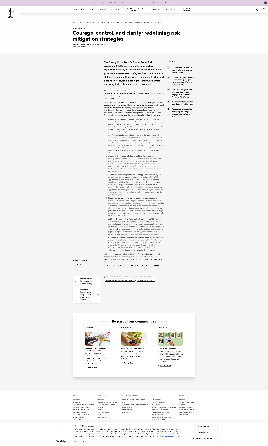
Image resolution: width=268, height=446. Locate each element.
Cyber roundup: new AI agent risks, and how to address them (182, 70)
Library (123, 402)
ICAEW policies (156, 399)
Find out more (170, 3)
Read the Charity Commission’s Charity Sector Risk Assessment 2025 (133, 266)
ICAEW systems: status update (106, 404)
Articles (118, 22)
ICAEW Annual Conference (187, 409)
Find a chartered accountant (81, 414)
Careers (102, 10)
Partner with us (101, 417)
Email (84, 264)
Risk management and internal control (120, 280)
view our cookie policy (171, 436)
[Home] (10, 13)
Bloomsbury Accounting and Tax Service (133, 399)
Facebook (80, 264)
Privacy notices (156, 404)
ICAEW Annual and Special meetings (83, 404)
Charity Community (106, 22)
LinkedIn (77, 264)
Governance (76, 402)
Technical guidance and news (134, 10)
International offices (103, 412)
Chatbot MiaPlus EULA (158, 419)
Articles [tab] (172, 61)
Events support (183, 414)
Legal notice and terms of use (160, 412)
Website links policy (157, 414)
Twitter (74, 264)
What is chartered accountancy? (82, 409)
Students (115, 10)
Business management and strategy (118, 277)
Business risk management (144, 277)
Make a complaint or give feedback (107, 402)
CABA (99, 414)
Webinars (182, 404)
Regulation (171, 10)
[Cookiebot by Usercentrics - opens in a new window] (61, 441)
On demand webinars (185, 407)
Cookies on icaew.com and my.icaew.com (164, 407)
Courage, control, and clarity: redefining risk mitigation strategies (142, 22)
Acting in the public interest (81, 407)
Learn (91, 10)
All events (182, 399)
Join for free (92, 367)
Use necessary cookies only (203, 438)
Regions (99, 409)
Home (74, 22)
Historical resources (127, 409)
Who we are (76, 399)
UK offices (100, 407)
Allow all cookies (203, 427)
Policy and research (187, 10)
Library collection (126, 412)
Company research (126, 407)
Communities (155, 10)
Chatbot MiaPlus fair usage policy (161, 417)
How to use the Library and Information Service (135, 404)
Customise (202, 432)
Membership (79, 10)
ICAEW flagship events (185, 412)
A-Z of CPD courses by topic (187, 402)
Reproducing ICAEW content (160, 409)
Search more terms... (147, 280)
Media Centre (77, 419)
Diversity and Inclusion (79, 412)
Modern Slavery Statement (159, 402)
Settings (78, 442)
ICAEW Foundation (78, 417)
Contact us (100, 399)
